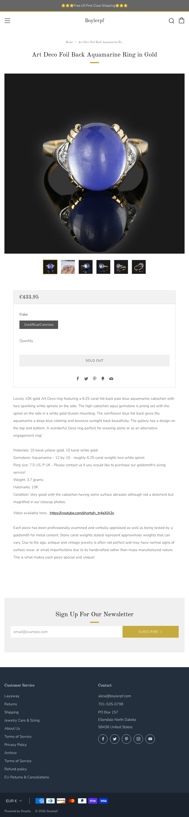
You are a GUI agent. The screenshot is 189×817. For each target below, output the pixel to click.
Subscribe (148, 632)
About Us (12, 728)
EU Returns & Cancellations (26, 777)
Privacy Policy (15, 744)
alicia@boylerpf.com (114, 696)
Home (69, 42)
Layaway (11, 696)
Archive (10, 752)
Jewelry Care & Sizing (22, 720)
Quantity (26, 340)
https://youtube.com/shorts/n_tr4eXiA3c (82, 512)
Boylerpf (94, 20)
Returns (10, 704)
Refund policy (15, 769)
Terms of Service (18, 736)
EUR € (11, 801)
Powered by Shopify (17, 811)
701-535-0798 (110, 704)
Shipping (11, 712)
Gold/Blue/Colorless (38, 324)
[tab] (50, 267)
